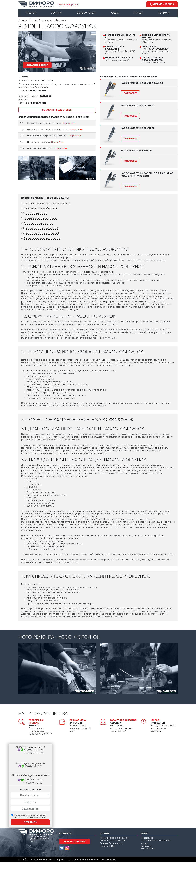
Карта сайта (148, 848)
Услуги (55, 12)
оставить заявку (37, 65)
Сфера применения (36, 213)
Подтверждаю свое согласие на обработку (29, 816)
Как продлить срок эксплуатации (42, 238)
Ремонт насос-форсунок (114, 837)
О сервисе (147, 837)
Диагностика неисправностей (41, 228)
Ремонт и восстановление (38, 223)
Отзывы (138, 12)
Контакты (164, 12)
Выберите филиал (69, 4)
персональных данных (35, 817)
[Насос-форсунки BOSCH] (108, 157)
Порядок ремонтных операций (42, 233)
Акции (115, 12)
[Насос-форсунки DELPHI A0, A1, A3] (108, 89)
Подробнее (68, 123)
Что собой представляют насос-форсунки (47, 203)
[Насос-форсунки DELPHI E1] (108, 112)
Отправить (30, 822)
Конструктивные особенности (40, 208)
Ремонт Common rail (111, 843)
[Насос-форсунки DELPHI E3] (108, 135)
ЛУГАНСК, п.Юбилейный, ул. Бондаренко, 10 (30, 776)
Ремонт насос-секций (112, 840)
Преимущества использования (40, 218)
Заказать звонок (163, 4)
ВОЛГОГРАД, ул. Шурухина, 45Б (30, 763)
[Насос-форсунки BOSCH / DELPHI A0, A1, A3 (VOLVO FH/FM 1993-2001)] (108, 180)
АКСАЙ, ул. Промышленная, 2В (30, 747)
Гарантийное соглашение (155, 840)
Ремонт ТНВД (107, 846)
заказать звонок (74, 841)
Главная (31, 12)
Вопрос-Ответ (86, 12)
